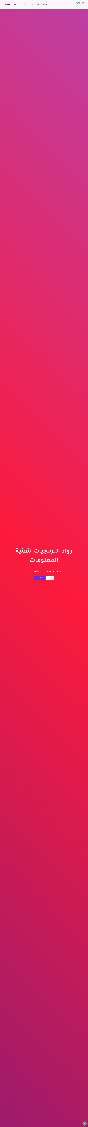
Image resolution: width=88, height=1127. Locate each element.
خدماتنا (50, 578)
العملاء (15, 4)
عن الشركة (46, 4)
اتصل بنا (30, 4)
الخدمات (38, 4)
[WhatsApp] (84, 1124)
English (6, 4)
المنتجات (22, 4)
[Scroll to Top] (84, 1118)
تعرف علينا (39, 578)
